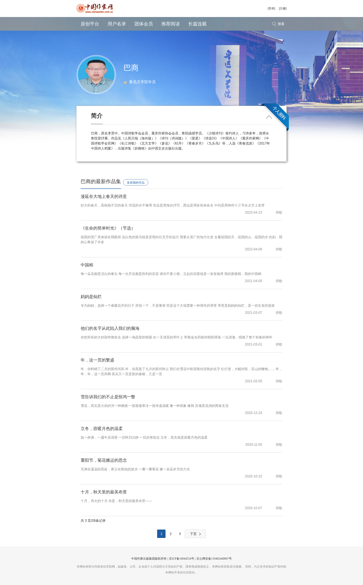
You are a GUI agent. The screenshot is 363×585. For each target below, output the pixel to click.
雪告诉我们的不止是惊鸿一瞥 (108, 396)
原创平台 (90, 23)
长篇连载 (197, 23)
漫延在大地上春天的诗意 (104, 196)
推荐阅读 (170, 23)
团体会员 (143, 23)
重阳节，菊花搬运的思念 (104, 460)
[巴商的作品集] (96, 74)
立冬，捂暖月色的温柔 (102, 428)
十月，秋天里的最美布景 (104, 492)
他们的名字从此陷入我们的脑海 (110, 328)
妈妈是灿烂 (91, 296)
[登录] (271, 8)
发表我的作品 (136, 182)
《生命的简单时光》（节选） (108, 228)
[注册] (283, 8)
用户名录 (117, 23)
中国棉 (87, 265)
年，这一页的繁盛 (97, 360)
